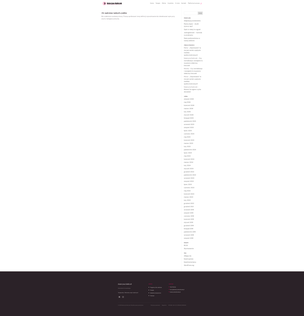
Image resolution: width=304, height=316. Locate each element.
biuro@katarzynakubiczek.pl (177, 289)
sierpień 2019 (188, 213)
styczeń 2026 (188, 115)
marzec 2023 (188, 197)
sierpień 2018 (188, 238)
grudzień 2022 (189, 203)
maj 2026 (187, 102)
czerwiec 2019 (189, 216)
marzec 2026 (188, 109)
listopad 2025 (189, 118)
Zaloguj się (187, 256)
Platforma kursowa (194, 3)
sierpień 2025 (189, 127)
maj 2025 (187, 137)
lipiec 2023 (188, 184)
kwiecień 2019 (189, 219)
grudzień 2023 (189, 172)
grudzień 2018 (189, 226)
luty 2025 (187, 146)
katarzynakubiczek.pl (175, 292)
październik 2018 (190, 232)
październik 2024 (190, 150)
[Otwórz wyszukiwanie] (201, 3)
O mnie (177, 3)
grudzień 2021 (189, 207)
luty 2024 (187, 165)
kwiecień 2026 (189, 105)
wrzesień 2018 (189, 235)
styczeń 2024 (188, 169)
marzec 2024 (188, 162)
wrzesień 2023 (189, 178)
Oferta (164, 3)
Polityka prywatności (155, 305)
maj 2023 (187, 191)
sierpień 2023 (189, 181)
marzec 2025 (188, 143)
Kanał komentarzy (190, 262)
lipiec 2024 (188, 153)
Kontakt (183, 3)
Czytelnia (170, 3)
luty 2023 (187, 200)
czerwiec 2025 (189, 134)
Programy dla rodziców (156, 287)
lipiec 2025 (188, 131)
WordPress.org (189, 265)
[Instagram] (123, 297)
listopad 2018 (188, 229)
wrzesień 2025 (189, 124)
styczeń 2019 (188, 222)
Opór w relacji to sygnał (192, 29)
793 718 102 (173, 287)
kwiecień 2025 (189, 140)
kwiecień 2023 (189, 194)
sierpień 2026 (189, 99)
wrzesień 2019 (189, 210)
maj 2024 (187, 156)
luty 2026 (187, 112)
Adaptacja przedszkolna (192, 21)
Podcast (152, 295)
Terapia (158, 3)
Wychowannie (189, 249)
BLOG (186, 245)
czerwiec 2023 (189, 188)
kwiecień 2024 (189, 159)
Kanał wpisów (188, 259)
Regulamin (164, 305)
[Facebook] (119, 297)
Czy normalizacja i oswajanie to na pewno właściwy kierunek (193, 71)
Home (152, 3)
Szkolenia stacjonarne (155, 293)
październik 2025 (190, 121)
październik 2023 (190, 175)
